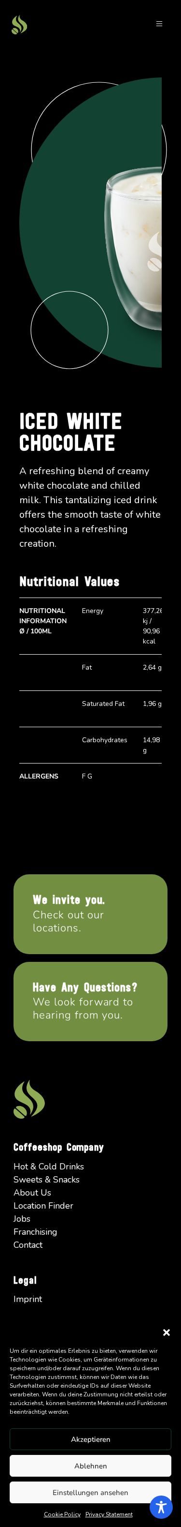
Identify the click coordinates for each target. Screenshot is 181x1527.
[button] (166, 1332)
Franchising (35, 1232)
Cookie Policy (62, 1514)
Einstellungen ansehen (90, 1492)
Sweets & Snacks (47, 1179)
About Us (32, 1192)
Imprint (28, 1299)
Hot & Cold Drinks (49, 1166)
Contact (28, 1245)
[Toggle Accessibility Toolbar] (161, 1507)
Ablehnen (90, 1466)
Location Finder (43, 1206)
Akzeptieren (91, 1439)
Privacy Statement (109, 1514)
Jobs (22, 1219)
